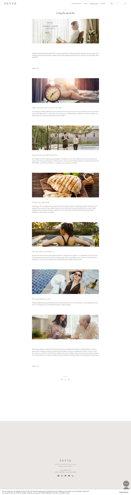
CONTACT (103, 3)
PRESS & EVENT (94, 3)
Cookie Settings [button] (123, 492)
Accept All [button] (116, 492)
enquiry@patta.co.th (65, 470)
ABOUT (86, 3)
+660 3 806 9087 (71, 472)
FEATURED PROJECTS (76, 3)
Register (126, 483)
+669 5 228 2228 (60, 472)
